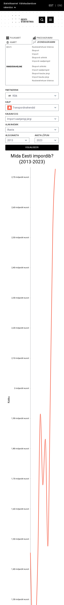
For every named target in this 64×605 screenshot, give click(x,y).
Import (35, 54)
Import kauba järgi (40, 77)
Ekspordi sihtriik (39, 57)
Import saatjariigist (40, 70)
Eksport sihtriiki (39, 66)
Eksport (35, 50)
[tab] (18, 38)
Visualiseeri (32, 147)
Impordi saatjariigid (41, 61)
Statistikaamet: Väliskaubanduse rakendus (20, 5)
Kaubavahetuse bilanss (43, 47)
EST (51, 5)
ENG (60, 5)
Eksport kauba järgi (41, 73)
